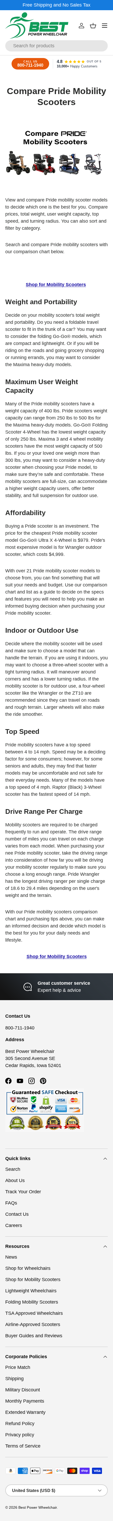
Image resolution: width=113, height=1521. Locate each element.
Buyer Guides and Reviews (33, 1335)
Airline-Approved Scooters (32, 1324)
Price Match (17, 1367)
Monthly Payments (24, 1401)
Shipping (14, 1378)
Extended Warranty (25, 1412)
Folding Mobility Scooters (31, 1302)
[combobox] (56, 45)
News (11, 1257)
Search (12, 1169)
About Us (15, 1180)
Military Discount (22, 1389)
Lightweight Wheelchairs (30, 1290)
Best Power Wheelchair (37, 1508)
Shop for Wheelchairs (27, 1268)
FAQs (11, 1203)
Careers (13, 1225)
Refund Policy (19, 1423)
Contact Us (17, 1214)
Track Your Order (23, 1191)
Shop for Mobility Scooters (32, 1279)
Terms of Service (22, 1446)
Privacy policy (19, 1434)
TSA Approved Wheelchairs (34, 1313)
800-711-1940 (19, 1027)
